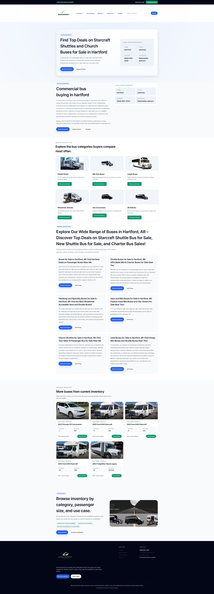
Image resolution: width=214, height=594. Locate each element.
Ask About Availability (77, 532)
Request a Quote (151, 2)
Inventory (121, 550)
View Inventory (62, 532)
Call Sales (88, 129)
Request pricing (144, 555)
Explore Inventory (65, 285)
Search (154, 13)
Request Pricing (81, 69)
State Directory (123, 552)
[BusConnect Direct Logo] (65, 555)
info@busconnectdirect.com (147, 552)
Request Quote (76, 129)
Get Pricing (78, 285)
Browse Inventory (67, 69)
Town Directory (123, 555)
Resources (121, 557)
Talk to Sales (75, 576)
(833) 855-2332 (139, 2)
